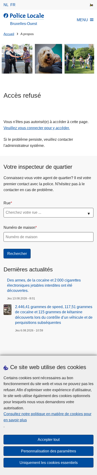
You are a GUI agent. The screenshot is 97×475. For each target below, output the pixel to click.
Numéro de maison (19, 227)
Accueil (9, 34)
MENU (82, 20)
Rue (7, 203)
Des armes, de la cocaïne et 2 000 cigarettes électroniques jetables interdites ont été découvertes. (44, 285)
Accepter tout (49, 440)
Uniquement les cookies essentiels (49, 463)
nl (6, 5)
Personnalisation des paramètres (48, 451)
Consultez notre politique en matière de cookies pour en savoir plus (47, 417)
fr (13, 5)
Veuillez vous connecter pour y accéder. (37, 128)
